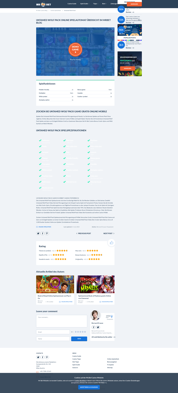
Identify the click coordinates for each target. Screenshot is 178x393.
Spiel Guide (76, 365)
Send (79, 338)
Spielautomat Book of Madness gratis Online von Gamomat (94, 297)
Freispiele (110, 365)
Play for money (75, 59)
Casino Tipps (76, 359)
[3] (80, 332)
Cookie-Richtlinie (80, 380)
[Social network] (38, 233)
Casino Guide (76, 356)
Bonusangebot (112, 362)
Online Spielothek (113, 359)
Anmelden (127, 68)
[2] (78, 332)
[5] (85, 332)
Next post (107, 233)
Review (43, 288)
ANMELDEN (134, 4)
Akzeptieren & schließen (89, 387)
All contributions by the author (102, 337)
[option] (41, 10)
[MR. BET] (43, 4)
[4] (83, 332)
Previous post (84, 233)
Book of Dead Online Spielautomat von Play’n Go (54, 297)
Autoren (75, 367)
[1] (76, 332)
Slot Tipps (75, 362)
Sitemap (110, 367)
